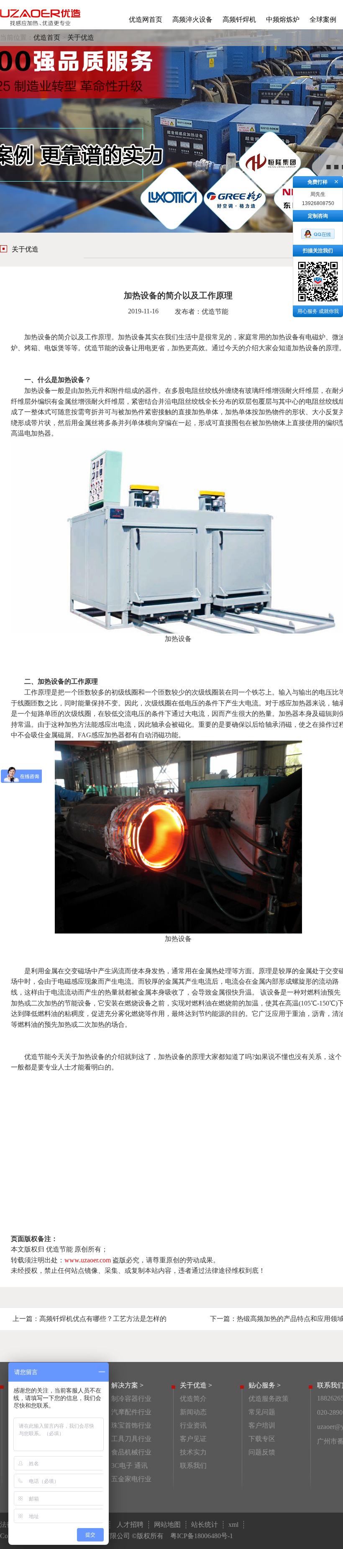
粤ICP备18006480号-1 (201, 1535)
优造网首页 (145, 19)
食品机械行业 (131, 1452)
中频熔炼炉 (282, 19)
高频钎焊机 (239, 19)
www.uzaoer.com (87, 1260)
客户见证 (193, 1438)
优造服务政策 (268, 1398)
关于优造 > (196, 1385)
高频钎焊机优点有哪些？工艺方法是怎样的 (102, 1318)
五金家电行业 (131, 1478)
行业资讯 (193, 1425)
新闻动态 (193, 1412)
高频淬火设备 (192, 19)
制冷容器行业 (131, 1398)
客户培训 (261, 1425)
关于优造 (80, 37)
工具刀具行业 (131, 1438)
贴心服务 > (264, 1385)
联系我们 (193, 1465)
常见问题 (261, 1412)
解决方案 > (127, 1385)
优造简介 (193, 1398)
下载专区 (261, 1438)
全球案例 (323, 19)
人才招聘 (130, 1524)
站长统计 (204, 1524)
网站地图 (167, 1524)
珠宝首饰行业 (131, 1425)
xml (233, 1524)
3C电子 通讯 (129, 1465)
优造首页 (46, 37)
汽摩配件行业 (131, 1412)
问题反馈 (261, 1452)
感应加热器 (295, 703)
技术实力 (193, 1452)
